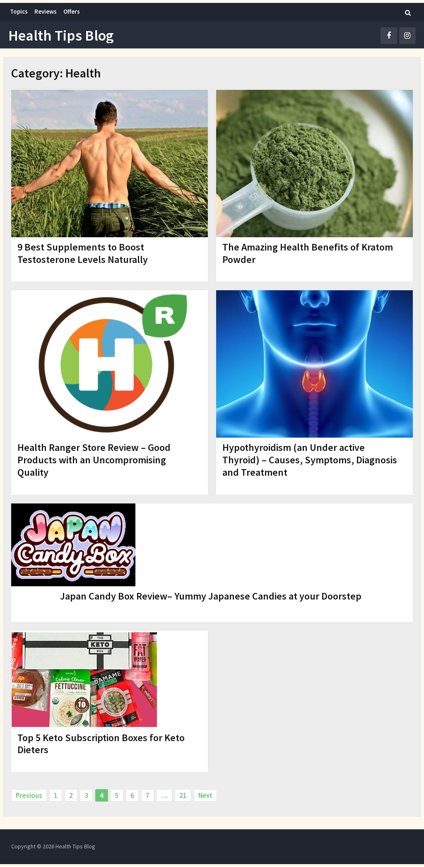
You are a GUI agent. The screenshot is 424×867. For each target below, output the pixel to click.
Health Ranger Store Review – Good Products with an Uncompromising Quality (94, 460)
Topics (19, 11)
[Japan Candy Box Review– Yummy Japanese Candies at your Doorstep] (73, 544)
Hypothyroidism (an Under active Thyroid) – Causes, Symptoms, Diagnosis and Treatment (309, 460)
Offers (71, 11)
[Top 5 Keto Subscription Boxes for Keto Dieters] (84, 679)
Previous (29, 795)
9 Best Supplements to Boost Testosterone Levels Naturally (82, 253)
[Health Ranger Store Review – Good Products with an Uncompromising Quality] (109, 364)
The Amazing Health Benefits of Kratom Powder (307, 253)
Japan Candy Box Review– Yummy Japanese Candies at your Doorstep (210, 596)
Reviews (45, 11)
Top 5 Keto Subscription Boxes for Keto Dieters (101, 743)
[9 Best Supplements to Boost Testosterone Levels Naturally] (109, 163)
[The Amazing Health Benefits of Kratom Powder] (314, 163)
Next (205, 795)
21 (183, 795)
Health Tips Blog (61, 35)
